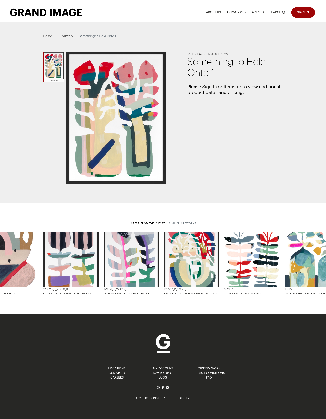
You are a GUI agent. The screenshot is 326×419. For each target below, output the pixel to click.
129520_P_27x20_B (55, 289)
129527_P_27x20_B (176, 289)
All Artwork (65, 36)
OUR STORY (117, 373)
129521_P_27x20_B (115, 289)
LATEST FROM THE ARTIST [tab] (147, 223)
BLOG (163, 377)
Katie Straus (196, 54)
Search (275, 12)
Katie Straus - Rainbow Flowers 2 (128, 293)
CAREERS (117, 377)
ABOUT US (213, 12)
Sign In (303, 12)
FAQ (209, 377)
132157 (228, 289)
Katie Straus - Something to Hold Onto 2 (193, 293)
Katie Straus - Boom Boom (242, 293)
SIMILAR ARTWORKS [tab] (182, 223)
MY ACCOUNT (163, 368)
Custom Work (209, 368)
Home (47, 36)
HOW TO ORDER (163, 373)
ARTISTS (258, 12)
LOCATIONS (117, 368)
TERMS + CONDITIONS (209, 373)
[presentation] (46, 263)
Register (232, 87)
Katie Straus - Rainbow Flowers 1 (67, 293)
